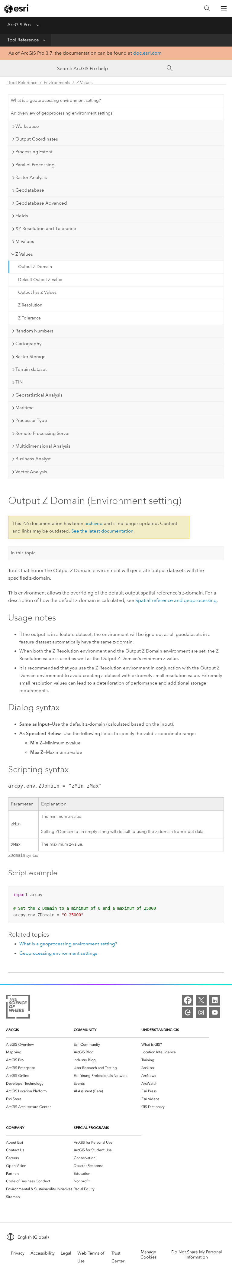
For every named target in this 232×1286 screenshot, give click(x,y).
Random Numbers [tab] (34, 331)
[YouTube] (214, 1012)
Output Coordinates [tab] (36, 139)
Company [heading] (15, 1127)
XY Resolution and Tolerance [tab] (45, 228)
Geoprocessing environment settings (58, 953)
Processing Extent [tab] (34, 151)
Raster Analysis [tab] (31, 177)
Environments (57, 82)
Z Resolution (30, 305)
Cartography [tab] (28, 343)
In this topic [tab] (23, 553)
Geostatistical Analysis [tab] (39, 395)
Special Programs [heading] (91, 1127)
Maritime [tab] (24, 407)
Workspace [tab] (27, 126)
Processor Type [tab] (31, 420)
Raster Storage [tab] (30, 356)
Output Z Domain (35, 266)
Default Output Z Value (40, 279)
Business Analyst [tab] (33, 459)
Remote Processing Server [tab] (42, 433)
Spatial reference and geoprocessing (176, 600)
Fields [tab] (21, 216)
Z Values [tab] (24, 254)
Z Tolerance (29, 318)
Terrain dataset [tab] (31, 369)
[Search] (207, 8)
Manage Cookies (148, 1254)
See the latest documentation (102, 531)
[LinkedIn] (214, 1000)
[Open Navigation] (223, 8)
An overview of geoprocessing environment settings (61, 113)
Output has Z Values (37, 292)
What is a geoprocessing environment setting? (56, 100)
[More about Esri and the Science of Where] (18, 1008)
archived (94, 523)
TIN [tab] (19, 382)
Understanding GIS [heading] (160, 1029)
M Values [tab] (24, 241)
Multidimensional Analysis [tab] (42, 446)
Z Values (84, 82)
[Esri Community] (187, 1012)
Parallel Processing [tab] (34, 164)
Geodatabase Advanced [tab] (41, 203)
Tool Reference (23, 40)
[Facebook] (187, 1000)
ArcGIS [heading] (12, 1029)
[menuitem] (40, 1044)
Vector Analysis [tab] (31, 472)
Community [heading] (85, 1029)
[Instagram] (201, 1012)
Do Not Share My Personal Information (196, 1254)
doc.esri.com (147, 53)
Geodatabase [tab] (29, 190)
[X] (201, 1000)
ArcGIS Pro (19, 25)
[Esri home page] (17, 9)
